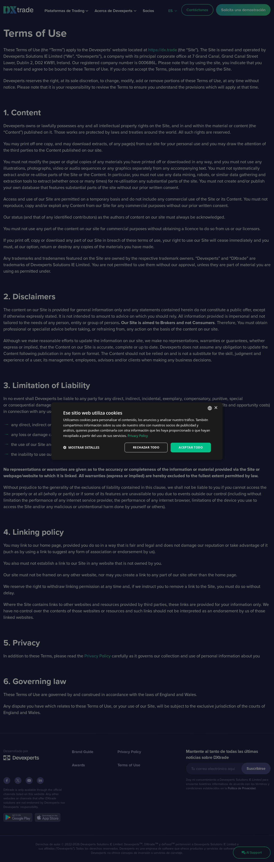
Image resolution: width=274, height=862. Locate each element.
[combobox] (210, 408)
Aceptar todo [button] (191, 447)
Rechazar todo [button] (146, 447)
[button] (81, 447)
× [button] (215, 407)
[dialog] (137, 431)
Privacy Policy (138, 435)
